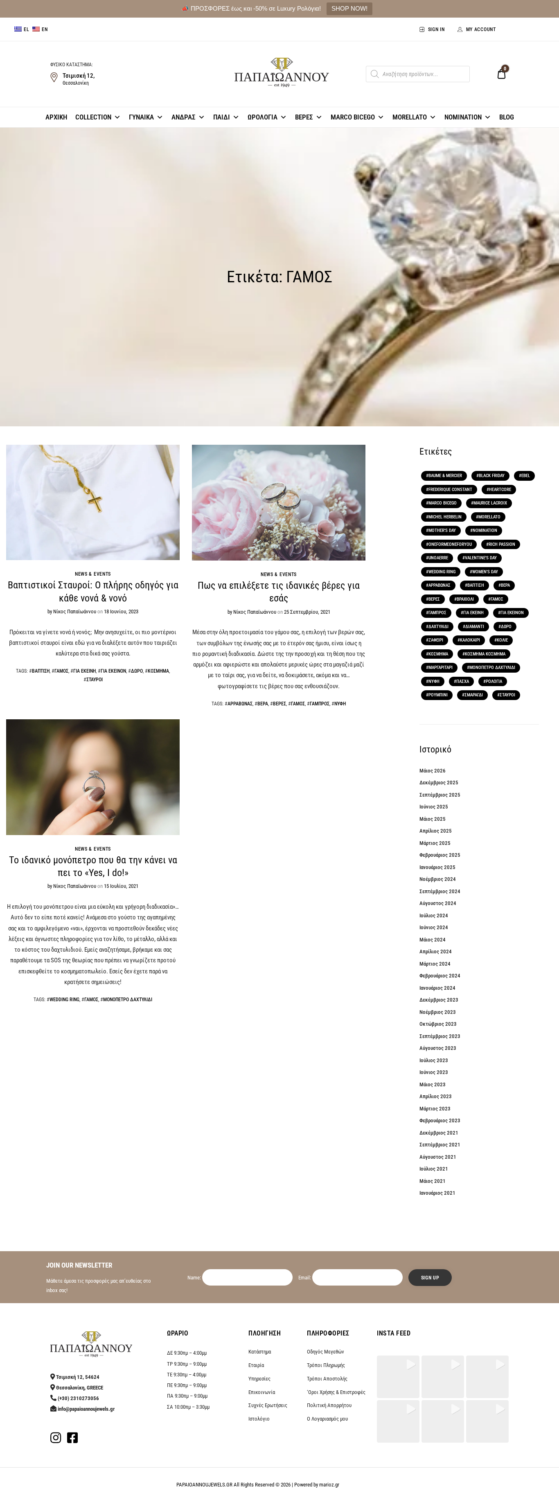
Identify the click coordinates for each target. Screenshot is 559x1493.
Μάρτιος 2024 (435, 964)
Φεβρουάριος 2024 (439, 976)
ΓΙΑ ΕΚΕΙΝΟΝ (113, 671)
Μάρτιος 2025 (435, 843)
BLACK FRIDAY (492, 475)
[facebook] (72, 1440)
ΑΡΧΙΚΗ (56, 117)
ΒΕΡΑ (262, 704)
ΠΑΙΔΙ (221, 117)
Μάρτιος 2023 (435, 1109)
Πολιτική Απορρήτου (329, 1405)
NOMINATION (463, 117)
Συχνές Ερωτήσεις (267, 1405)
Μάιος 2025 (432, 819)
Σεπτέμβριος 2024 (439, 891)
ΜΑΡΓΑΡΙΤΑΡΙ (440, 667)
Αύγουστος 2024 (437, 903)
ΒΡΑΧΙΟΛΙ (465, 599)
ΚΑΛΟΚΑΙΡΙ (470, 640)
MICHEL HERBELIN (445, 517)
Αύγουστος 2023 (437, 1048)
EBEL (525, 475)
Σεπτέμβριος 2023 (439, 1036)
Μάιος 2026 (432, 771)
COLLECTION (93, 117)
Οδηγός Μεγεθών (325, 1352)
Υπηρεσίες (259, 1379)
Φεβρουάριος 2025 (439, 855)
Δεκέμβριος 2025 (438, 782)
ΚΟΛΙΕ (502, 640)
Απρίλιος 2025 (435, 831)
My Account (481, 29)
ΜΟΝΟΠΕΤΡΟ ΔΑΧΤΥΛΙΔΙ (127, 999)
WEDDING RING (64, 999)
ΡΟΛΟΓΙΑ (494, 681)
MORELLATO (409, 117)
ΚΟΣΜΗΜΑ (158, 671)
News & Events (93, 574)
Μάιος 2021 (432, 1181)
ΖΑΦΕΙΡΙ (435, 640)
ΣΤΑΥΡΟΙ (94, 679)
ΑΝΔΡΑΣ (183, 117)
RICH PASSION (502, 544)
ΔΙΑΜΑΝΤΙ (474, 626)
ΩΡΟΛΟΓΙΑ (262, 117)
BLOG (506, 117)
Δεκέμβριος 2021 (438, 1133)
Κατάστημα (259, 1352)
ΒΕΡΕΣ (304, 117)
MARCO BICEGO (353, 117)
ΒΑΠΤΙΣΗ (41, 671)
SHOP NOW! (349, 8)
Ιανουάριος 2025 (437, 867)
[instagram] (55, 1440)
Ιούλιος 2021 (433, 1169)
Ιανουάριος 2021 (437, 1193)
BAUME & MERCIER (445, 475)
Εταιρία (256, 1365)
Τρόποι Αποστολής (327, 1379)
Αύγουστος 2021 (437, 1157)
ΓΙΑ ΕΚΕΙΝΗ (84, 671)
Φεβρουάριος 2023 (439, 1120)
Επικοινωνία (261, 1392)
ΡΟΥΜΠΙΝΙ (438, 695)
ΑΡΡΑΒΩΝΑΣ (240, 704)
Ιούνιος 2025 (433, 807)
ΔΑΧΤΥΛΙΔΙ (438, 626)
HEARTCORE (500, 489)
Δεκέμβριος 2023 (438, 1000)
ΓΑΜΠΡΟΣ (319, 704)
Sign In (436, 29)
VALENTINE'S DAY (481, 558)
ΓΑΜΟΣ (61, 671)
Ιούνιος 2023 (433, 1072)
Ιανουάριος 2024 (437, 988)
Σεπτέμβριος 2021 (439, 1145)
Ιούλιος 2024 (433, 915)
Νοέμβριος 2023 (437, 1012)
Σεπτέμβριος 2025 (439, 795)
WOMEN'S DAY (485, 571)
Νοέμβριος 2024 (437, 879)
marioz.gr (329, 1485)
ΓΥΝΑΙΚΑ (141, 117)
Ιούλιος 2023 (433, 1060)
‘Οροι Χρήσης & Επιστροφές (336, 1392)
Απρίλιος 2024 (435, 951)
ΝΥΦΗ (340, 704)
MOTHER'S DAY (442, 530)
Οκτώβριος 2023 (438, 1024)
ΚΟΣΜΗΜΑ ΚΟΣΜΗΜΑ (485, 654)
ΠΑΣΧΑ (462, 681)
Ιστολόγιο (259, 1419)
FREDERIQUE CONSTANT (450, 489)
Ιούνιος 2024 (433, 927)
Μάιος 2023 (432, 1084)
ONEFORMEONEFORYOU (450, 544)
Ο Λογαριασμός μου (327, 1419)
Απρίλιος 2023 (435, 1096)
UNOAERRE (438, 558)
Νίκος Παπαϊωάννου (74, 611)
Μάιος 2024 (432, 940)
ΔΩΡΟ (137, 671)
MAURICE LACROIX (490, 503)
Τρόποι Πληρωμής (326, 1365)
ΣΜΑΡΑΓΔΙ (473, 695)
